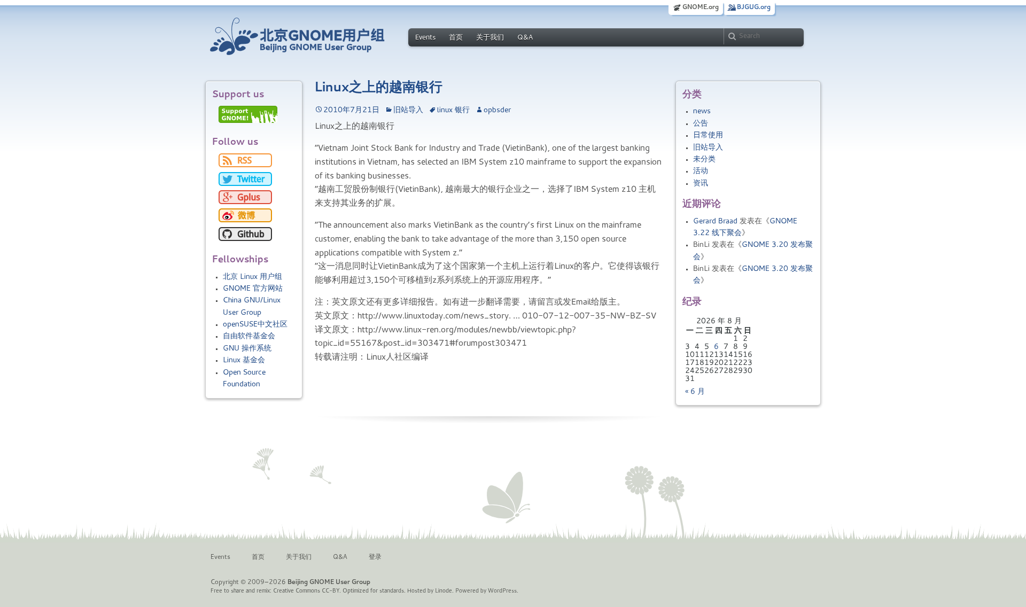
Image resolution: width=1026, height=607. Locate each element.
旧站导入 (708, 148)
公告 (700, 124)
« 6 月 (695, 392)
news (702, 111)
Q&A (525, 37)
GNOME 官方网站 (253, 289)
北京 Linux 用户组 (252, 277)
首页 (456, 37)
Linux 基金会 (244, 360)
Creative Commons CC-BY (306, 591)
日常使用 (708, 135)
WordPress (502, 591)
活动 (700, 171)
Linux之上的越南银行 (378, 88)
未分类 (704, 160)
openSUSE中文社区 (255, 325)
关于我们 (490, 37)
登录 (375, 557)
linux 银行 (453, 110)
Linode (443, 591)
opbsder (497, 110)
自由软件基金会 (249, 336)
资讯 (700, 184)
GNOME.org (700, 7)
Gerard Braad (715, 221)
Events (425, 37)
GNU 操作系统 (247, 349)
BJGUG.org (754, 7)
